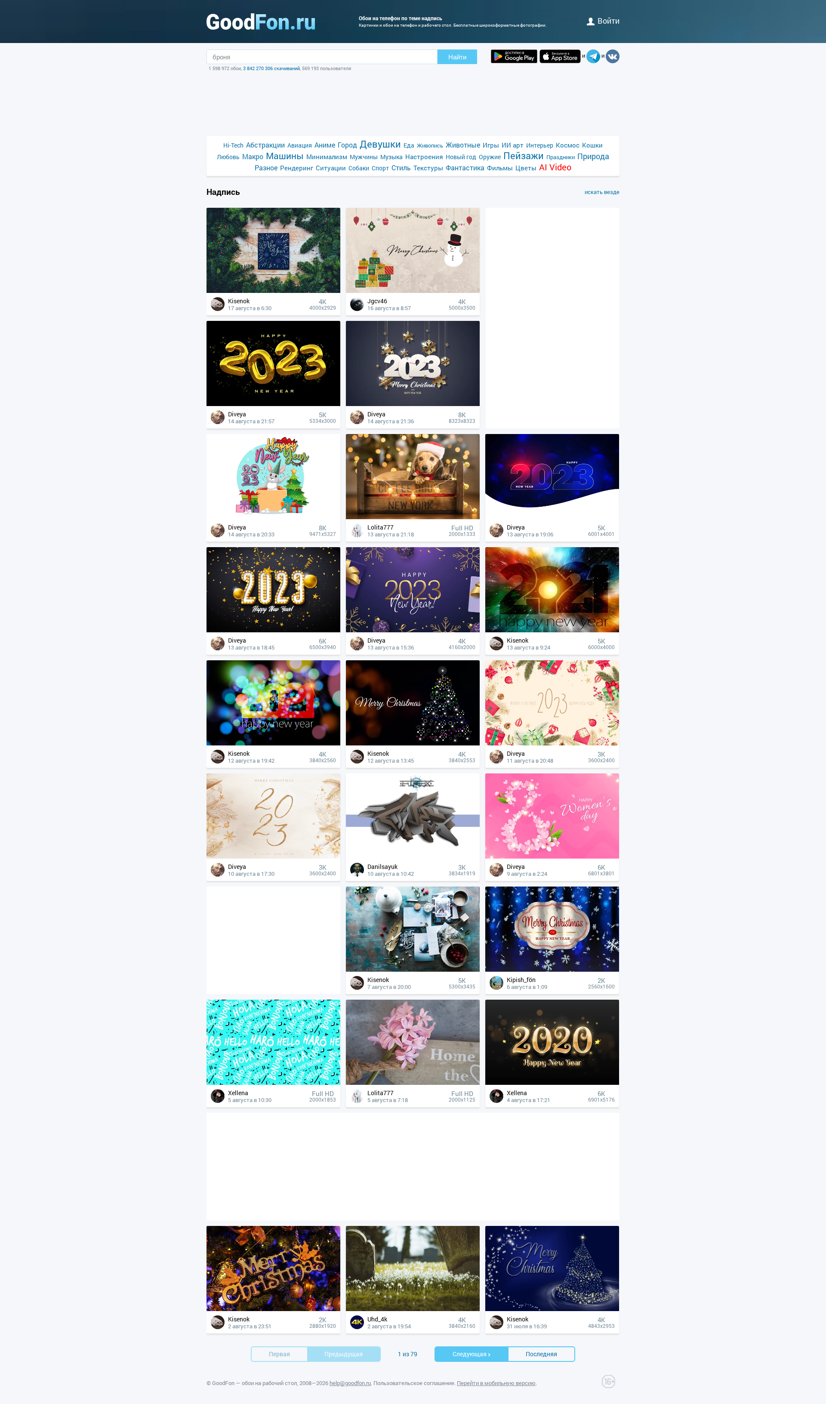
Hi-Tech (233, 145)
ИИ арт (513, 145)
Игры (491, 145)
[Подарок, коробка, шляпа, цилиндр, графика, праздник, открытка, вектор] (413, 290)
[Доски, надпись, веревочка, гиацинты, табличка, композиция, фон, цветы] (413, 1082)
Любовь (228, 157)
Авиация (299, 145)
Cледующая (470, 1354)
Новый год (461, 157)
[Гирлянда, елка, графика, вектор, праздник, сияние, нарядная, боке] (413, 743)
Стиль (401, 167)
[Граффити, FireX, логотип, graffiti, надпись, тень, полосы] (413, 856)
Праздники (560, 157)
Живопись (430, 145)
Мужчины (364, 157)
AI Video (555, 167)
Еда (409, 145)
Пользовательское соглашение (413, 1383)
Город (347, 144)
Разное (266, 167)
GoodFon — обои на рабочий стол (254, 1383)
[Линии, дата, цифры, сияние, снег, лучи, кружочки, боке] (552, 517)
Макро (252, 156)
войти (609, 20)
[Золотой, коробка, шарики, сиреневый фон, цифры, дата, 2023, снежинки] (413, 630)
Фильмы (500, 167)
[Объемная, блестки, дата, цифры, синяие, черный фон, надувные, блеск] (273, 404)
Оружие (490, 157)
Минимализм (326, 156)
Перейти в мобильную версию (496, 1383)
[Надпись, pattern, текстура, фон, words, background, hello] (273, 1082)
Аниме (324, 144)
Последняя (541, 1354)
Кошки (592, 145)
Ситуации (331, 167)
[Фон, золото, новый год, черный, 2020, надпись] (552, 1082)
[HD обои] (514, 56)
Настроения (424, 156)
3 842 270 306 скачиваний (271, 68)
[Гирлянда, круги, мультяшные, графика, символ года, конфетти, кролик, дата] (273, 517)
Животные (463, 144)
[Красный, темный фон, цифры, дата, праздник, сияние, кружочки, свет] (273, 743)
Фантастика (465, 167)
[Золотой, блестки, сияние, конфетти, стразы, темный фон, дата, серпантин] (273, 630)
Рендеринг (296, 167)
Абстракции (265, 144)
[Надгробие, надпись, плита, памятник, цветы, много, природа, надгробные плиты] (413, 1309)
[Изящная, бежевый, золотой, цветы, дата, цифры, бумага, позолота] (273, 856)
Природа (593, 156)
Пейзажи (523, 155)
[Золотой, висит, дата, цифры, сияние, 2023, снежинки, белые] (413, 404)
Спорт (380, 168)
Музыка (391, 157)
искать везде (602, 192)
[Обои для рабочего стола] (260, 21)
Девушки (380, 144)
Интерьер (539, 145)
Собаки (358, 168)
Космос (567, 145)
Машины (285, 156)
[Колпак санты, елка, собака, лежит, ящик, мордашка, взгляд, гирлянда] (413, 517)
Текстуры (428, 167)
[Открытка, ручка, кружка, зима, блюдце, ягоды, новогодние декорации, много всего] (413, 969)
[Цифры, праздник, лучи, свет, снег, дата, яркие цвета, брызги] (552, 630)
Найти (457, 57)
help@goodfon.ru (350, 1383)
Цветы (525, 167)
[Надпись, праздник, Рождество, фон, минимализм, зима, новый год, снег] (552, 969)
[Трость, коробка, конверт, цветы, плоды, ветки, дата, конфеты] (552, 743)
